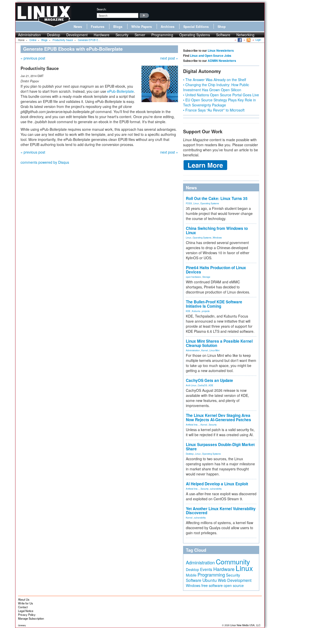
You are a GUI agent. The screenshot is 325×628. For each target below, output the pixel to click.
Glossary (22, 625)
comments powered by (45, 162)
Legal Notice (25, 611)
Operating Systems (194, 34)
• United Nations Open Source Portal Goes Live (221, 94)
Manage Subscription (31, 618)
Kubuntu (196, 310)
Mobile (191, 575)
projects (205, 310)
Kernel (204, 350)
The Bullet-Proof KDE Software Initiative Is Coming (214, 304)
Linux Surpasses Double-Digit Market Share (220, 447)
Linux (196, 203)
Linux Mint (214, 350)
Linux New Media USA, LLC (245, 625)
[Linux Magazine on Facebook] (239, 40)
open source (234, 585)
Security (122, 34)
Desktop (53, 34)
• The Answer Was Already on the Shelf (214, 79)
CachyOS (202, 385)
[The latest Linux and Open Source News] (248, 40)
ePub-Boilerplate (120, 91)
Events (206, 569)
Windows (217, 237)
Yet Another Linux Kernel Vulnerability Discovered (221, 511)
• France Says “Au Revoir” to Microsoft (214, 110)
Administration (29, 34)
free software (212, 585)
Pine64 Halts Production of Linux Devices (216, 270)
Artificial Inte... (192, 424)
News (78, 26)
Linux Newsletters (221, 50)
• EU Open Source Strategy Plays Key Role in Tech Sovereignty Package (219, 102)
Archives (167, 26)
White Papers (141, 26)
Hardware (101, 34)
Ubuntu (209, 580)
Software (223, 34)
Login (258, 40)
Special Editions (196, 26)
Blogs (117, 26)
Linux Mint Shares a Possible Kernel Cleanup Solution (219, 343)
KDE (188, 310)
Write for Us (25, 603)
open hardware (193, 276)
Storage (206, 276)
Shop (222, 26)
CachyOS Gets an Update (209, 380)
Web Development (234, 580)
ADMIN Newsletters (222, 60)
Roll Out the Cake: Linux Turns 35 (217, 198)
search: (101, 9)
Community (233, 561)
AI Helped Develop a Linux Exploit (217, 484)
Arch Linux (191, 385)
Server (140, 34)
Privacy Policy (27, 615)
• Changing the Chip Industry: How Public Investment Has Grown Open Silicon (216, 87)
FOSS (189, 203)
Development (77, 34)
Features (97, 26)
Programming (162, 34)
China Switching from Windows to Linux (217, 230)
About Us (23, 599)
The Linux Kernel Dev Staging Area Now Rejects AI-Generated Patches (218, 417)
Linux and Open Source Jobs (210, 55)
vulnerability (216, 488)
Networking (245, 34)
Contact (23, 607)
